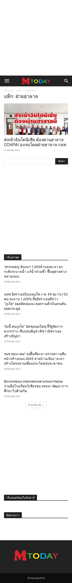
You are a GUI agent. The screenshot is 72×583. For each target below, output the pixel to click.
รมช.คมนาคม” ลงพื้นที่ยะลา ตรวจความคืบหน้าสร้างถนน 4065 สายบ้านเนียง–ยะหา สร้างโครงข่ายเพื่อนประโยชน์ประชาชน (35, 358)
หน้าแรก (8, 90)
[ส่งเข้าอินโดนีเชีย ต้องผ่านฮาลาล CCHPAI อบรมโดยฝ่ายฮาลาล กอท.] (36, 119)
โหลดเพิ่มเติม (35, 405)
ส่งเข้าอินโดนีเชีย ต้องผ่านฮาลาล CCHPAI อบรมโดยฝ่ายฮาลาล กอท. (35, 142)
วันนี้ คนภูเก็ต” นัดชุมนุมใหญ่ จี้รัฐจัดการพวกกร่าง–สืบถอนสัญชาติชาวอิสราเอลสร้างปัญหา (33, 331)
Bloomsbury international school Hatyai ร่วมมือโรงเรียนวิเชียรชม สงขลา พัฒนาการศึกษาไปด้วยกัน (36, 386)
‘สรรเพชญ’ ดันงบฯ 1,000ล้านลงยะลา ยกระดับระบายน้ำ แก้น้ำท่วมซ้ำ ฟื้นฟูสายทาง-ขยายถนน (35, 271)
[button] (6, 81)
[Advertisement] (36, 38)
